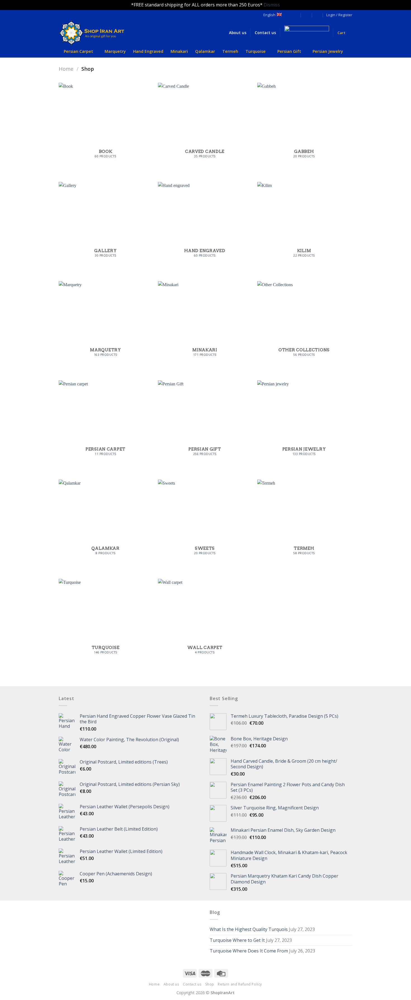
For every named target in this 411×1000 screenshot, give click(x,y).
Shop (209, 984)
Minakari (179, 51)
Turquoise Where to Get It (237, 940)
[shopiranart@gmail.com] (295, 15)
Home (66, 68)
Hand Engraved (148, 51)
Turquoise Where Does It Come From (249, 951)
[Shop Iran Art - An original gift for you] (96, 33)
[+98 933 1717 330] (317, 15)
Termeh (230, 51)
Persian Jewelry (328, 51)
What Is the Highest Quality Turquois (249, 929)
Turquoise (255, 51)
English (269, 14)
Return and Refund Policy (240, 984)
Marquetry (115, 51)
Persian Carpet (78, 51)
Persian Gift (289, 51)
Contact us (192, 984)
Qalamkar (205, 51)
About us (171, 984)
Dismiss (272, 5)
